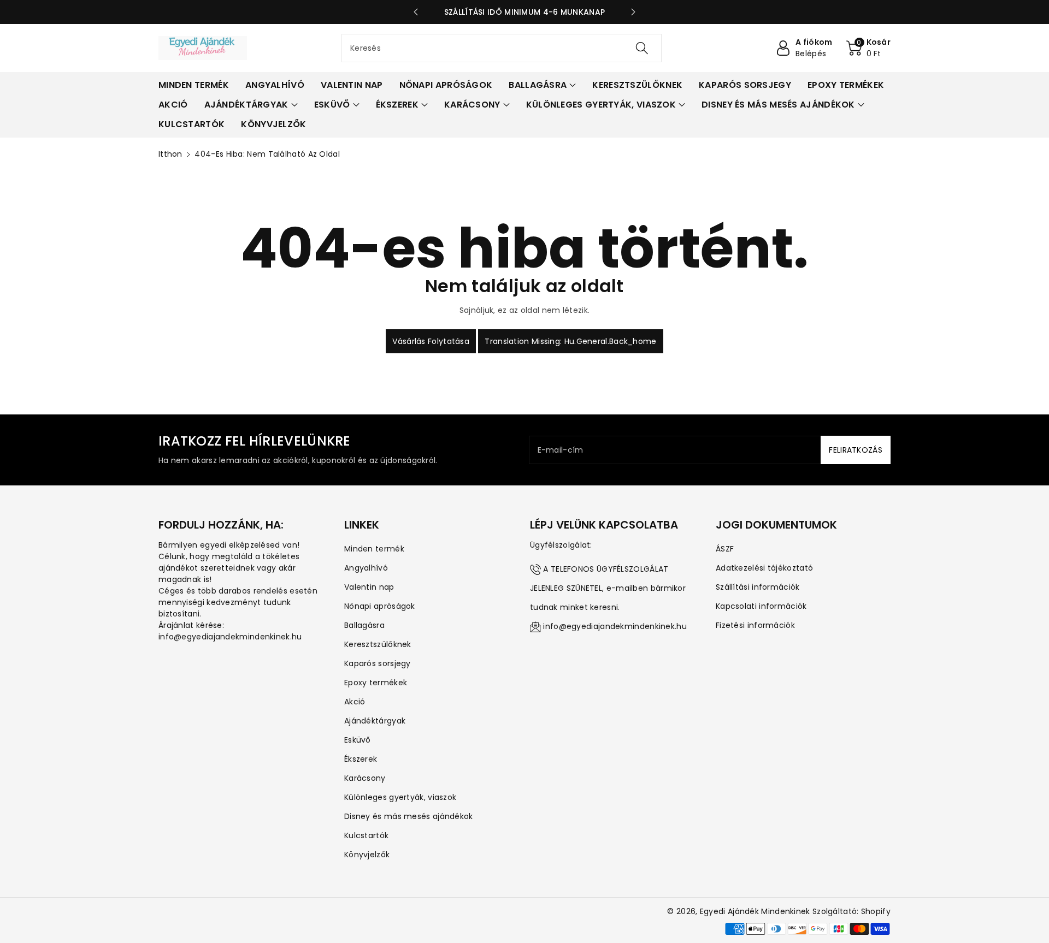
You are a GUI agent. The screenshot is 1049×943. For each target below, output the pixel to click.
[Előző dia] (416, 12)
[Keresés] (642, 48)
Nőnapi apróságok (379, 606)
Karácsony (365, 778)
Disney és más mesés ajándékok (408, 816)
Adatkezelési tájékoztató (764, 567)
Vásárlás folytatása (430, 341)
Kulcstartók (366, 835)
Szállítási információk (758, 587)
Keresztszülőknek (377, 644)
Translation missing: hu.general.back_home (570, 341)
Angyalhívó (366, 567)
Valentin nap (369, 587)
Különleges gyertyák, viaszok (400, 797)
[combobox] (501, 48)
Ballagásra (364, 625)
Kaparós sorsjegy (377, 663)
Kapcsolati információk (761, 606)
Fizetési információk (755, 625)
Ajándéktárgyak (374, 720)
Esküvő (357, 739)
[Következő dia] (633, 12)
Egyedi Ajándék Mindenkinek (755, 911)
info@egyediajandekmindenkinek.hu (615, 626)
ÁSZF (725, 548)
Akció (355, 701)
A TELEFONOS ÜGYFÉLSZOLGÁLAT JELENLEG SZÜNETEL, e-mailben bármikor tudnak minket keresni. (608, 588)
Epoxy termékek (375, 682)
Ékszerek (360, 759)
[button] (868, 48)
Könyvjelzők (367, 854)
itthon (170, 154)
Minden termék (374, 548)
